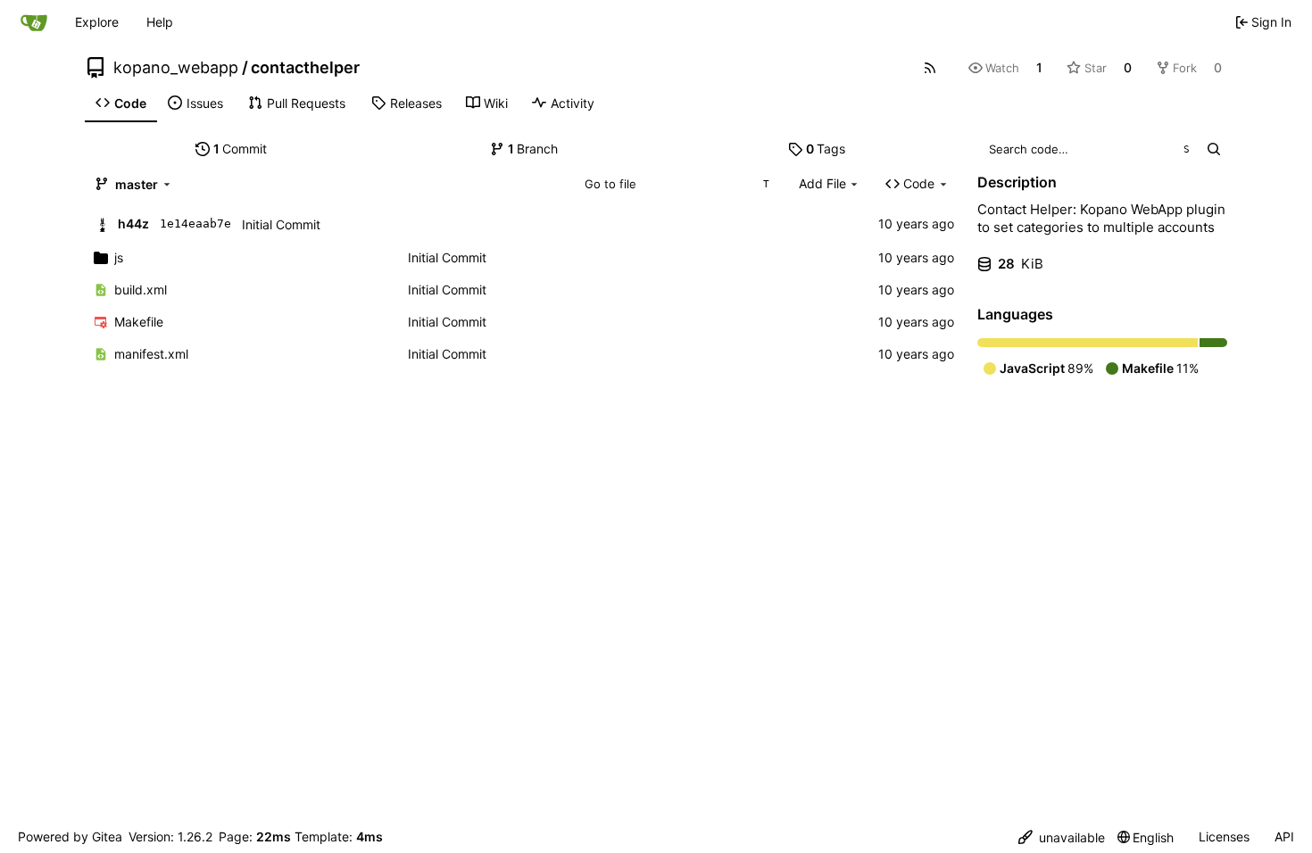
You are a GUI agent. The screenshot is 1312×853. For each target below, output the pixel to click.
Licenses (1224, 836)
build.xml (140, 289)
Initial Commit (281, 224)
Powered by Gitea (70, 836)
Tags (826, 148)
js (118, 257)
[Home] (34, 22)
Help (159, 21)
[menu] (1061, 837)
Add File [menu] (822, 183)
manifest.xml (151, 353)
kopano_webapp (175, 68)
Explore (97, 21)
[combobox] (676, 183)
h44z (133, 223)
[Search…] (1213, 149)
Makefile (138, 321)
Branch (533, 148)
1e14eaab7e (195, 223)
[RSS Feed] (930, 67)
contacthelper (305, 68)
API (1284, 836)
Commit (240, 148)
